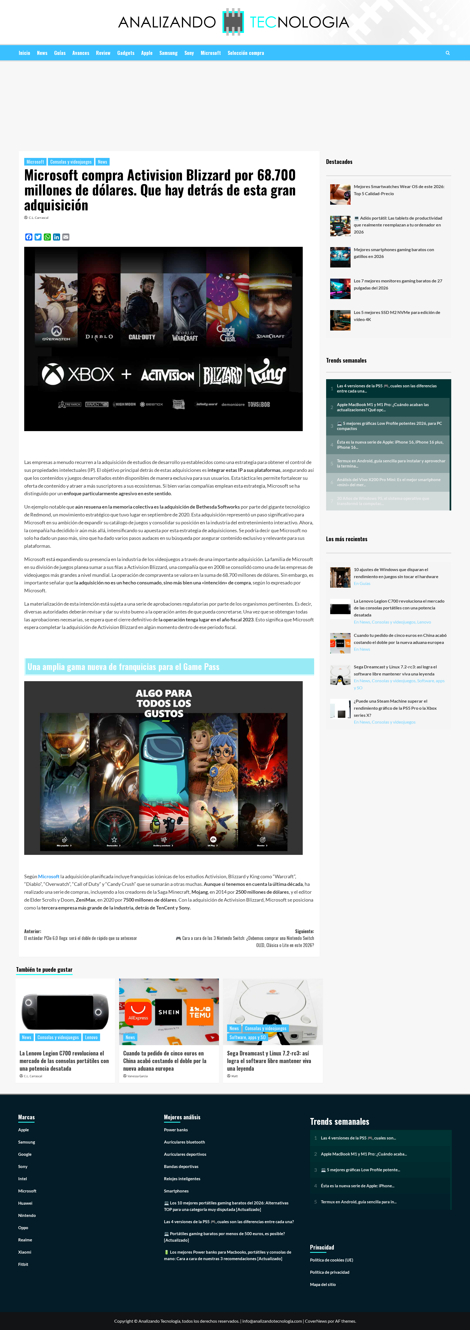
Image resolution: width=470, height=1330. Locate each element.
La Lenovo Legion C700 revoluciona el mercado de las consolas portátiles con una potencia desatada (64, 1060)
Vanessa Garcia (138, 1076)
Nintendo (27, 1215)
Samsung (168, 52)
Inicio (24, 52)
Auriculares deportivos (185, 1154)
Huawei (25, 1203)
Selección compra (246, 52)
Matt (234, 1076)
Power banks (176, 1129)
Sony (189, 52)
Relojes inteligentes (182, 1178)
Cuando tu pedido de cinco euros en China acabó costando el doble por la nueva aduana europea (164, 1060)
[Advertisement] (235, 102)
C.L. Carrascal (38, 218)
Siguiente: (245, 938)
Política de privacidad (330, 1272)
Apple (147, 52)
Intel (22, 1178)
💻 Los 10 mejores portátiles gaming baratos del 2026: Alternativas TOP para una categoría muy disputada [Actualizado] (226, 1206)
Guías (60, 52)
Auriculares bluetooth (184, 1141)
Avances (80, 52)
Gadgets (125, 52)
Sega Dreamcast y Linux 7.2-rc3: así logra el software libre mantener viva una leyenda (269, 1060)
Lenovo (91, 1037)
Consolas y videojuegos (71, 161)
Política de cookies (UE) (331, 1259)
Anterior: (80, 935)
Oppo (23, 1227)
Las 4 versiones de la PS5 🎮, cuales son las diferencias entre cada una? (229, 1221)
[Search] (447, 53)
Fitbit (23, 1264)
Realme (25, 1239)
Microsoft (211, 52)
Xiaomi (24, 1252)
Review (103, 52)
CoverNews (316, 1320)
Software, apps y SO (248, 1037)
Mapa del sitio (323, 1284)
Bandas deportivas (181, 1166)
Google (25, 1154)
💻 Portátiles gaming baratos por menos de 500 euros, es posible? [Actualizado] (224, 1236)
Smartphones (176, 1190)
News (42, 52)
